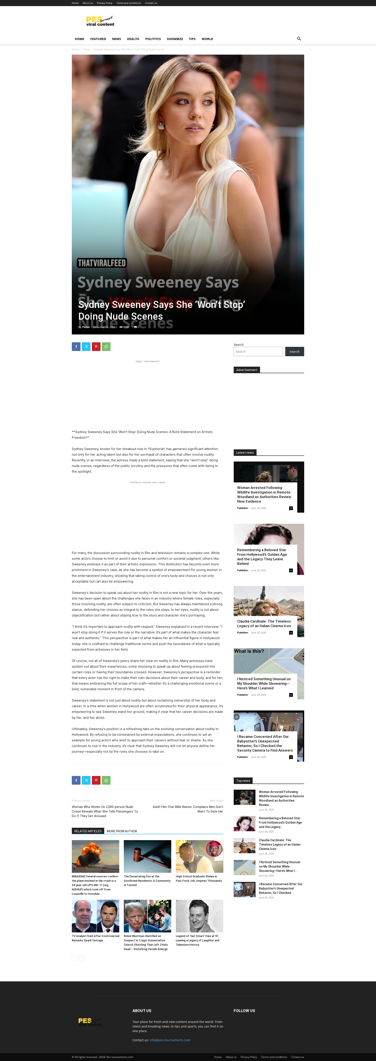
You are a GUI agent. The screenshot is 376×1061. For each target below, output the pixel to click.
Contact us (151, 3)
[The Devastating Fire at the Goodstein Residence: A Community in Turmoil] (147, 856)
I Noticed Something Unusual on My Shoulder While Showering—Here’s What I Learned (264, 683)
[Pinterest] (96, 346)
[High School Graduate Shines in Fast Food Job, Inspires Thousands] (199, 856)
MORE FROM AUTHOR (122, 831)
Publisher (242, 508)
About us (88, 3)
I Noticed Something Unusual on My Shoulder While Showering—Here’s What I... (279, 866)
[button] (299, 39)
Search (239, 344)
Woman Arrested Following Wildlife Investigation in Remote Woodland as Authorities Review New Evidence (264, 494)
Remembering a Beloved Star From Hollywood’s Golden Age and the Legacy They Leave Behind (262, 557)
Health (133, 39)
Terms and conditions (129, 3)
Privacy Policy (104, 3)
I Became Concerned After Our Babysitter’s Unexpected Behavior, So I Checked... (281, 888)
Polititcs (153, 39)
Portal (86, 327)
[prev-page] (74, 957)
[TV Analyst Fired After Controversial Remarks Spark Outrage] (95, 916)
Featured (98, 39)
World (207, 39)
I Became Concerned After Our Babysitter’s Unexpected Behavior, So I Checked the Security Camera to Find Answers (265, 743)
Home (75, 3)
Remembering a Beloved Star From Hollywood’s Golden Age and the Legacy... (280, 822)
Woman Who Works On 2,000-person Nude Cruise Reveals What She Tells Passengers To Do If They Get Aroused (105, 811)
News (116, 39)
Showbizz (175, 39)
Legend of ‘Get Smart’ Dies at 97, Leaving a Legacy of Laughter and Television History (197, 940)
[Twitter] (86, 346)
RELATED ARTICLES (88, 831)
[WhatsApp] (106, 346)
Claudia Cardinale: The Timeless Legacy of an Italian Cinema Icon (264, 623)
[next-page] (81, 957)
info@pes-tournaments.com (170, 1040)
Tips (192, 39)
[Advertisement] (147, 394)
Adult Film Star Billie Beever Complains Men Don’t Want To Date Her (188, 809)
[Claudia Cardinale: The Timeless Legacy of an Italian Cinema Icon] (269, 611)
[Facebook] (76, 346)
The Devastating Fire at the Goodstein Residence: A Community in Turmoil (147, 881)
